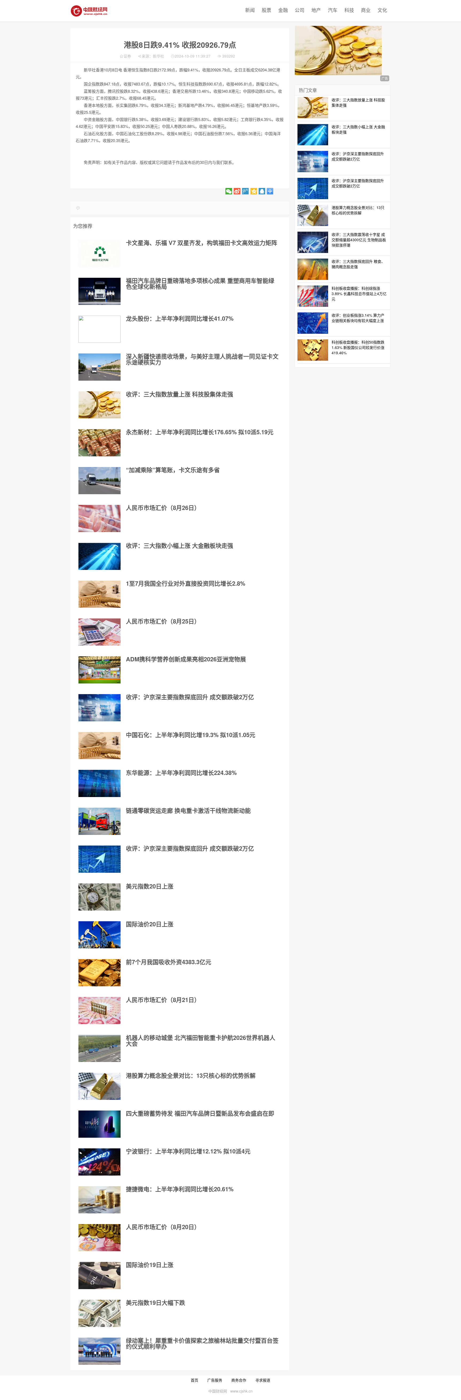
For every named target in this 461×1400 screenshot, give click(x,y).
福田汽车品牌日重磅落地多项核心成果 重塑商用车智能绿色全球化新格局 (200, 283)
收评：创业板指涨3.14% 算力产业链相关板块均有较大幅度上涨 (358, 317)
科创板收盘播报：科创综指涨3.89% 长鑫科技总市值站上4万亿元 (359, 293)
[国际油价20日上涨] (99, 934)
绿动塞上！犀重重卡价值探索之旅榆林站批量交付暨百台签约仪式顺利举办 (202, 1343)
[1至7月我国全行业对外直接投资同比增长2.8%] (99, 594)
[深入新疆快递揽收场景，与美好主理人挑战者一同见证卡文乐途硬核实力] (99, 367)
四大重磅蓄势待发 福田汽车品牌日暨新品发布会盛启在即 (200, 1113)
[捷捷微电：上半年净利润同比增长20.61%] (99, 1199)
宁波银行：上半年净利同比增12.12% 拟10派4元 (188, 1151)
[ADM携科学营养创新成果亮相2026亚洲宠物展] (99, 669)
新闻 (250, 9)
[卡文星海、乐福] (99, 253)
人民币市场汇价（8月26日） (163, 507)
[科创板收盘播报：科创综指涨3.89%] (312, 295)
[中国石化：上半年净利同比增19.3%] (99, 745)
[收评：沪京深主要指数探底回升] (99, 707)
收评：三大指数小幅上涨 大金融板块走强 (179, 545)
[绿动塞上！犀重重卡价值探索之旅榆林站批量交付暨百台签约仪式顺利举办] (99, 1351)
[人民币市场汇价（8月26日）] (99, 518)
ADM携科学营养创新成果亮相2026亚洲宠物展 (186, 659)
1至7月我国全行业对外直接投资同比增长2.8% (185, 583)
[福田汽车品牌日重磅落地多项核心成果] (99, 291)
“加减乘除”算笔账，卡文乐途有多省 (173, 469)
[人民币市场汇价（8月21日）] (99, 1010)
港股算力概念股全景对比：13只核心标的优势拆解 (191, 1075)
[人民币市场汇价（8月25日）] (99, 632)
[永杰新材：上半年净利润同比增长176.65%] (99, 442)
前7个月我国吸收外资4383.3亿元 (168, 962)
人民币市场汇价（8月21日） (163, 999)
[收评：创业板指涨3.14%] (312, 322)
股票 (266, 9)
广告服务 (214, 1380)
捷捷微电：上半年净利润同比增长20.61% (179, 1189)
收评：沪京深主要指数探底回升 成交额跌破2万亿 (190, 697)
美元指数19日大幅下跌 (155, 1302)
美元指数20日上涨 (149, 886)
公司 (299, 9)
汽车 (332, 9)
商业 (366, 9)
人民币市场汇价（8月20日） (163, 1226)
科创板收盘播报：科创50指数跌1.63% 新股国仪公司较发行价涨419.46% (358, 347)
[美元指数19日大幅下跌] (99, 1313)
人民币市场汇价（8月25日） (163, 621)
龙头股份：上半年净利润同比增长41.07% (179, 318)
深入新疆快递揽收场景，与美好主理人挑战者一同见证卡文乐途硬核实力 (202, 359)
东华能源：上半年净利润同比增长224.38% (181, 772)
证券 (127, 56)
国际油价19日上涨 (149, 1264)
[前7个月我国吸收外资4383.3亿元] (99, 972)
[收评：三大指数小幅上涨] (99, 556)
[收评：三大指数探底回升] (312, 268)
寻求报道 (262, 1380)
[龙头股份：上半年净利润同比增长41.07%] (99, 329)
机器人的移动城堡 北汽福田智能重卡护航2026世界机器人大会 (200, 1040)
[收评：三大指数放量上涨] (99, 405)
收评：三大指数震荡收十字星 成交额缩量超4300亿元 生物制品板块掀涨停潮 (359, 240)
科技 (349, 9)
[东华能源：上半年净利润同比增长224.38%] (99, 783)
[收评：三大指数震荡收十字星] (312, 241)
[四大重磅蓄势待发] (99, 1124)
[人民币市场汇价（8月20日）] (99, 1237)
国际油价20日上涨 (149, 924)
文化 (382, 9)
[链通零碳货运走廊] (99, 821)
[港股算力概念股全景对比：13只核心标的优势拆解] (99, 1086)
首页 (194, 1380)
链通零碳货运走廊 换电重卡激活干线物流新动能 (188, 810)
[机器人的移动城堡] (99, 1048)
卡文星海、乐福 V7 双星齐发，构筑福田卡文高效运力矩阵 (201, 242)
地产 (316, 9)
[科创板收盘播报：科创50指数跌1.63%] (312, 349)
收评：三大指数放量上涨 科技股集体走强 (179, 394)
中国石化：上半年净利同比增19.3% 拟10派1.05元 (190, 734)
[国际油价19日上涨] (99, 1275)
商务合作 (238, 1380)
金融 (283, 9)
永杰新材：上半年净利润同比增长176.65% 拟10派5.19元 (199, 432)
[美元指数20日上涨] (99, 897)
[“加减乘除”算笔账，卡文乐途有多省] (99, 480)
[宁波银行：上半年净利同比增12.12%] (99, 1162)
